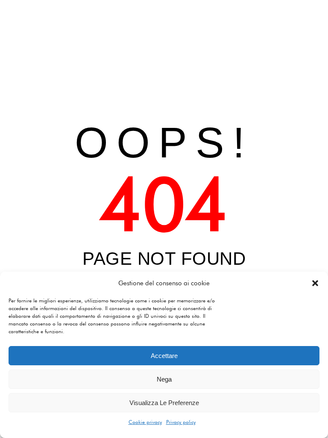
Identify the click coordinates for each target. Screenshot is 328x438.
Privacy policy (181, 422)
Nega (164, 379)
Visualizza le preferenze (164, 402)
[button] (315, 283)
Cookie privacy (145, 422)
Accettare (164, 355)
